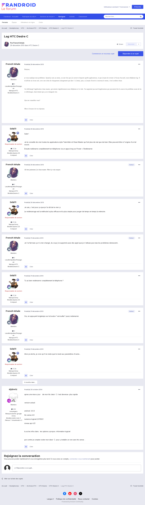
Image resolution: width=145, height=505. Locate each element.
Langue (50, 499)
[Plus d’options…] (139, 64)
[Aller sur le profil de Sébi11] (13, 137)
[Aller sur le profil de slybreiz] (13, 397)
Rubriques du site (28, 16)
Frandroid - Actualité (11, 16)
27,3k (14, 148)
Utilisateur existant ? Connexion (116, 7)
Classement (83, 16)
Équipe (14, 22)
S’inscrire (137, 7)
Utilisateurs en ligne (28, 22)
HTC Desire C (34, 45)
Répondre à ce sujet (131, 54)
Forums (5, 22)
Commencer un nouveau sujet (103, 54)
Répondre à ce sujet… (24, 468)
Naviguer (61, 16)
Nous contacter (84, 499)
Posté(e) (34, 64)
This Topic (131, 16)
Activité (72, 16)
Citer (31, 120)
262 (14, 409)
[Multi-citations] (26, 120)
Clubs (41, 22)
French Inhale (18, 43)
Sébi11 (13, 129)
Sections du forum (47, 16)
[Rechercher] (140, 16)
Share (120, 44)
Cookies (95, 499)
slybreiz (13, 389)
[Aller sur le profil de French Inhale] (6, 44)
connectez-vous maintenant (79, 459)
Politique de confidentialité (66, 499)
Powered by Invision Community (72, 502)
